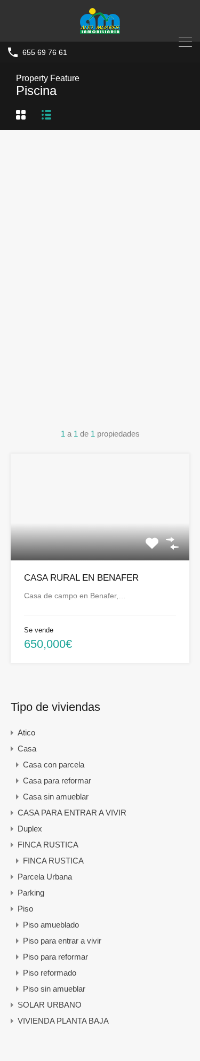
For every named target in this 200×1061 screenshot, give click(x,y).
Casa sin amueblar (56, 796)
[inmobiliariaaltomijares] (100, 28)
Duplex (30, 828)
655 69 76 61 (44, 52)
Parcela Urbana (45, 876)
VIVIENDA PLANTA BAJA (63, 1020)
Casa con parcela (53, 764)
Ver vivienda (100, 539)
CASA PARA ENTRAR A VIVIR (72, 812)
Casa (27, 748)
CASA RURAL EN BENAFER (81, 578)
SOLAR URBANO (50, 1004)
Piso (25, 908)
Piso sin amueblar (54, 988)
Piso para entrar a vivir (62, 940)
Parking (31, 892)
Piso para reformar (55, 956)
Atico (26, 732)
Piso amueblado (51, 924)
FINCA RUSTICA (48, 844)
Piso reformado (49, 972)
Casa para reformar (57, 780)
